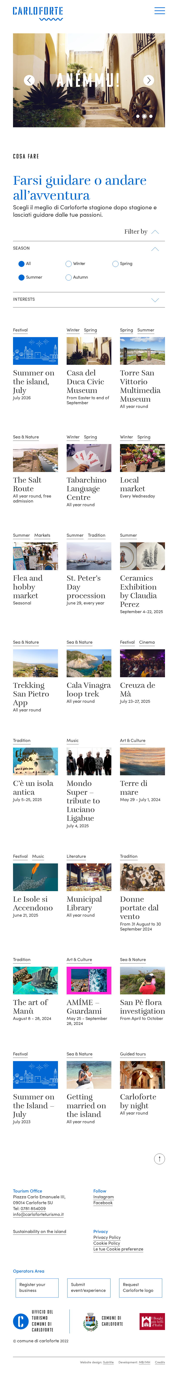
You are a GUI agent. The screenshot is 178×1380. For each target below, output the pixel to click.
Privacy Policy (107, 1237)
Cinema (147, 642)
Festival (20, 330)
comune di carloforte (40, 1341)
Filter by (136, 232)
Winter (79, 263)
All (28, 263)
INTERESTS (24, 299)
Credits (160, 1362)
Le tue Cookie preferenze (118, 1249)
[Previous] (29, 80)
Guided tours (133, 1054)
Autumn (80, 277)
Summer (34, 277)
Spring (126, 263)
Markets (42, 535)
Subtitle (108, 1362)
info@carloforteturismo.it (38, 1214)
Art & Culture (132, 740)
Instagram (103, 1197)
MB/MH (144, 1362)
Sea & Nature (26, 437)
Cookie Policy (106, 1243)
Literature (76, 856)
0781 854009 (33, 1208)
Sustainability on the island (39, 1231)
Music (73, 740)
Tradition (96, 535)
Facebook (103, 1202)
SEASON (21, 248)
